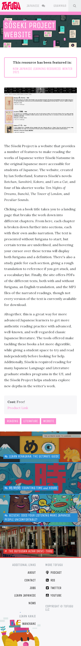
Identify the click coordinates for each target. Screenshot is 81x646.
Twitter (55, 588)
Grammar (60, 6)
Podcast (56, 572)
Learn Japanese (25, 595)
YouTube (55, 595)
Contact (30, 580)
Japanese (33, 6)
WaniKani (29, 624)
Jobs (33, 588)
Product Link (17, 408)
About (32, 572)
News (32, 603)
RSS (52, 580)
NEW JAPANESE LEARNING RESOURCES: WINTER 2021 (42, 70)
